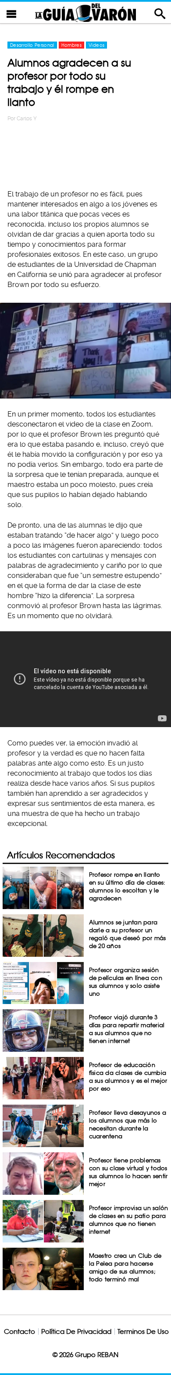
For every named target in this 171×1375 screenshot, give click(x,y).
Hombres (71, 45)
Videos (96, 45)
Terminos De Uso (143, 1331)
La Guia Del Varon (85, 12)
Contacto (19, 1331)
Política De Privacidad (76, 1331)
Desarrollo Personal (32, 45)
